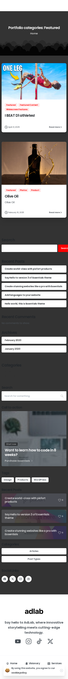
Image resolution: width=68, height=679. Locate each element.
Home (34, 33)
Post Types (8, 376)
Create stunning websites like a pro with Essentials (33, 286)
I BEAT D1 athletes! (20, 115)
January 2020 (12, 348)
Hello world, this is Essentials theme (25, 303)
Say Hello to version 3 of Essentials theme (28, 277)
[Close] (61, 670)
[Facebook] (5, 579)
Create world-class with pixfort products (28, 268)
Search (8, 240)
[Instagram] (20, 579)
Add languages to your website (22, 295)
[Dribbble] (28, 579)
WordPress (40, 479)
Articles (6, 371)
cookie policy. (19, 672)
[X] (12, 579)
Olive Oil (11, 196)
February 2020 (13, 340)
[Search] (62, 396)
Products (23, 479)
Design (8, 479)
